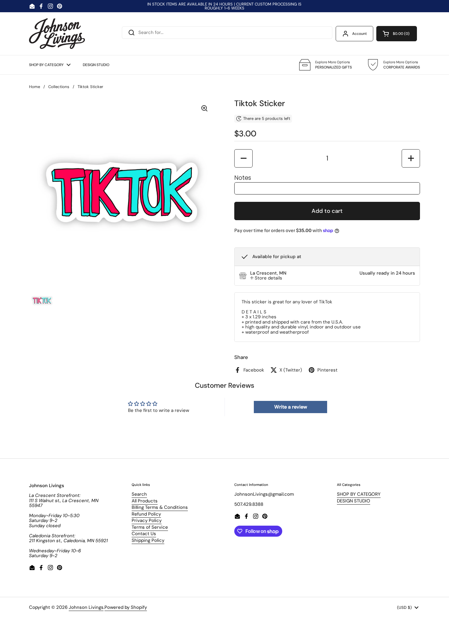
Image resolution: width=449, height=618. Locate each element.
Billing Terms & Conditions (160, 507)
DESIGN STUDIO (353, 501)
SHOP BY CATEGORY (359, 494)
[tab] (266, 278)
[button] (396, 33)
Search (139, 494)
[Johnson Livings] (57, 33)
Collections (58, 86)
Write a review (290, 407)
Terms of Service (150, 527)
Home (34, 86)
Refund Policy (146, 514)
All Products (145, 501)
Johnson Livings (86, 607)
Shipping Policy (148, 540)
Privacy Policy (147, 520)
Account (359, 33)
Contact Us (144, 534)
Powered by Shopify (125, 607)
